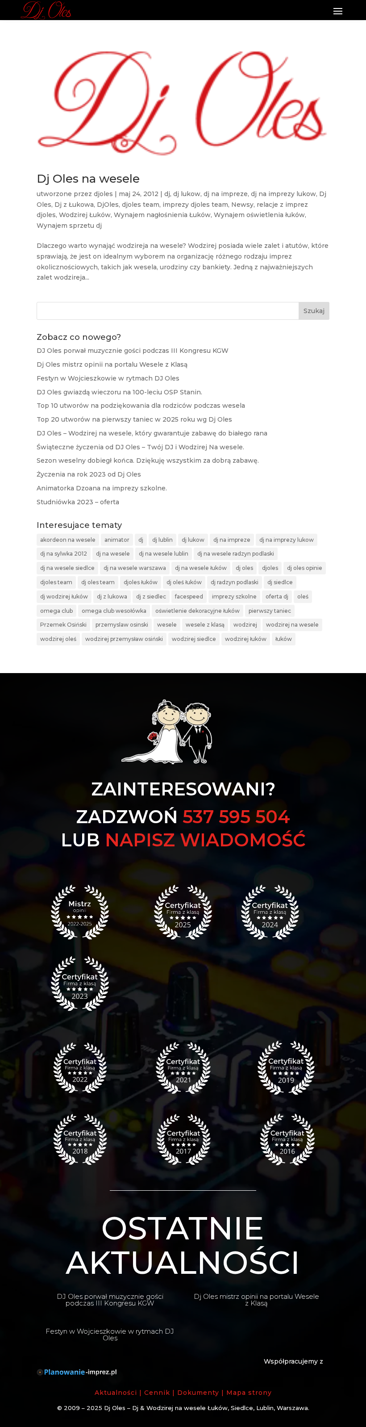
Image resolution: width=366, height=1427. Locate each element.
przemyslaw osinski (122, 624)
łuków (283, 639)
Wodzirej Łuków (85, 215)
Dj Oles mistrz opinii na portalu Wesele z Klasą (112, 364)
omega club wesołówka (114, 610)
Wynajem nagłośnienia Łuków (162, 215)
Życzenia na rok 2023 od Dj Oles (89, 474)
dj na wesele (113, 553)
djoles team (140, 205)
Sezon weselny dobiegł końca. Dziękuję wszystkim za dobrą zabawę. (148, 460)
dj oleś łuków (184, 582)
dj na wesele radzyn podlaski (235, 553)
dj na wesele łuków (201, 568)
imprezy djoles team (195, 205)
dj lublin (162, 539)
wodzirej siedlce (194, 639)
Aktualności (116, 1393)
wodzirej (245, 624)
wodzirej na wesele (292, 624)
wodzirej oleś (58, 639)
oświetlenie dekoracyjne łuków (197, 610)
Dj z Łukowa (74, 205)
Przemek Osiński (63, 624)
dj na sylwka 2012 (63, 553)
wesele (167, 624)
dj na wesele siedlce (67, 568)
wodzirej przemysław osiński (124, 639)
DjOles (108, 205)
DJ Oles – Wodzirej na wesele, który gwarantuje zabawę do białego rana (152, 433)
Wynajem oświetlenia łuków (259, 215)
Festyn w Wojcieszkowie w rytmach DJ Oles (108, 378)
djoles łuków (141, 582)
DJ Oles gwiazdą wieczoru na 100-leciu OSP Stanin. (119, 392)
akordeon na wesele (68, 539)
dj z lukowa (112, 596)
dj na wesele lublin (163, 553)
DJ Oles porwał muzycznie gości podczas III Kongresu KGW (133, 351)
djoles (103, 194)
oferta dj (277, 596)
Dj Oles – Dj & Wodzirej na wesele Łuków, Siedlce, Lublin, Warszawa (206, 1407)
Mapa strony (249, 1393)
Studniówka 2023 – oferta (78, 502)
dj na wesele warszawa (135, 568)
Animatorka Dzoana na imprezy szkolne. (102, 488)
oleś (302, 596)
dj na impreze (226, 194)
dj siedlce (280, 582)
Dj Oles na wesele (88, 179)
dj (167, 194)
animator (116, 539)
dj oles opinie (304, 568)
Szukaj (314, 311)
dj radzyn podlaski (234, 582)
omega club (56, 610)
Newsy (242, 205)
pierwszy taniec (270, 610)
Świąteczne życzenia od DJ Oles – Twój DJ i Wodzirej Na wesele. (140, 447)
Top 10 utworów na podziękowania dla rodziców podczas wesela (141, 406)
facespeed (189, 596)
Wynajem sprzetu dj (69, 226)
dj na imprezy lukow (283, 194)
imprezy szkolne (234, 596)
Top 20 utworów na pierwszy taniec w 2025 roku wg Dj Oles (134, 419)
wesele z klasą (205, 624)
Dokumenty (198, 1393)
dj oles (244, 568)
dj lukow (186, 194)
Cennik (157, 1393)
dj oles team (98, 582)
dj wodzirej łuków (64, 596)
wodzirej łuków (245, 639)
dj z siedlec (151, 596)
